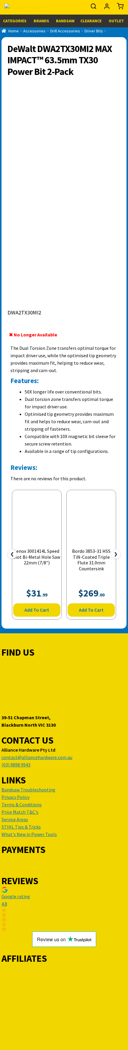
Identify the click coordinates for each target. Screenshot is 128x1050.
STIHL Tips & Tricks (21, 827)
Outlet (116, 20)
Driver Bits (94, 31)
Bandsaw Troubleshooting (28, 790)
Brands (41, 20)
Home (13, 31)
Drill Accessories (65, 31)
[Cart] (119, 8)
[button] (64, 909)
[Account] (107, 8)
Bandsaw (65, 20)
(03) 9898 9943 (15, 765)
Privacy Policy (15, 797)
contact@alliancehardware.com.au (36, 757)
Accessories (34, 31)
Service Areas (14, 819)
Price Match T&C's (19, 812)
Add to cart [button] (36, 610)
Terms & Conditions (21, 804)
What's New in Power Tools (29, 834)
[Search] (94, 8)
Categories (14, 20)
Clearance (91, 20)
